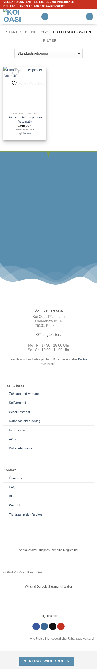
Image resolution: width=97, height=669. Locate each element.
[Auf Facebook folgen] (36, 626)
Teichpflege (35, 32)
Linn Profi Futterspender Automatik (24, 119)
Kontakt (83, 359)
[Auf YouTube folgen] (61, 626)
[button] (44, 16)
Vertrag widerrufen (47, 661)
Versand (27, 133)
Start (12, 32)
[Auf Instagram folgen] (44, 626)
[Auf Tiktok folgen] (52, 626)
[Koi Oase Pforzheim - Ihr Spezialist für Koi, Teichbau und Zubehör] (20, 16)
